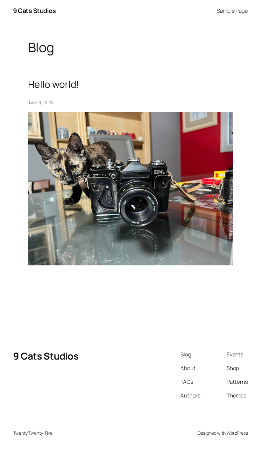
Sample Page (232, 10)
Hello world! (53, 84)
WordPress (237, 433)
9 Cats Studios (34, 10)
